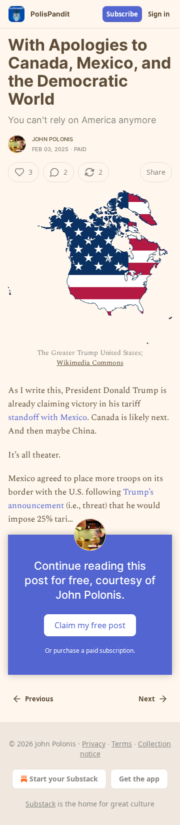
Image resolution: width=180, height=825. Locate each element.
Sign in (159, 14)
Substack (41, 803)
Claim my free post (90, 624)
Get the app (139, 778)
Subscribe (122, 14)
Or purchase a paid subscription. (90, 650)
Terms (122, 743)
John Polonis (52, 139)
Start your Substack (64, 778)
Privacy (94, 743)
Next (146, 698)
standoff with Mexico (47, 417)
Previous (39, 698)
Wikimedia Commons (89, 362)
